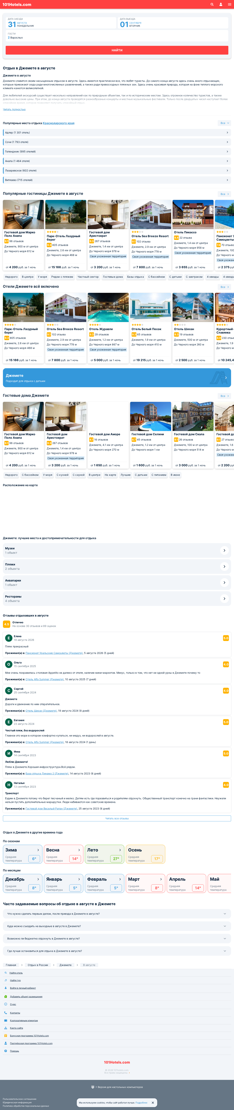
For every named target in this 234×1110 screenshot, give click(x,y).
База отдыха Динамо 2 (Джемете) (47, 773)
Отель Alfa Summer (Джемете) (45, 679)
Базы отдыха (135, 276)
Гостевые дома (113, 276)
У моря (42, 276)
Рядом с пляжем (62, 276)
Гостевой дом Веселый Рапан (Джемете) (51, 808)
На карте (110, 474)
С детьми (175, 276)
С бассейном (156, 276)
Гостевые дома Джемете (26, 395)
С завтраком (194, 276)
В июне (175, 474)
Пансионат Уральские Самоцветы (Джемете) (54, 652)
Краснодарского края (58, 123)
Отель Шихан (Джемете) (41, 710)
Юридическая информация (17, 1102)
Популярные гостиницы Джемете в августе (43, 193)
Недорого (11, 276)
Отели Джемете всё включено (31, 286)
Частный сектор (88, 276)
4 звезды (213, 276)
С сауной (78, 474)
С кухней (62, 474)
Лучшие (126, 474)
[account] (220, 4)
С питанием (159, 474)
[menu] (229, 4)
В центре (27, 276)
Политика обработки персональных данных (26, 1106)
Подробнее (141, 1102)
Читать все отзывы (117, 818)
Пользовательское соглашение (19, 1099)
